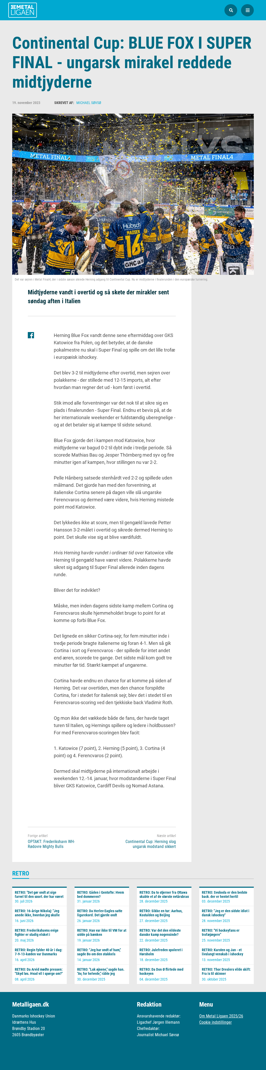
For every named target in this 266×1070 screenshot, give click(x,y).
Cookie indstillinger (215, 1022)
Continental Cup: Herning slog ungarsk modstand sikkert (150, 844)
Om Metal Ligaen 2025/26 (221, 1016)
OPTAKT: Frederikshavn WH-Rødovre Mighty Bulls (51, 844)
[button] (230, 10)
